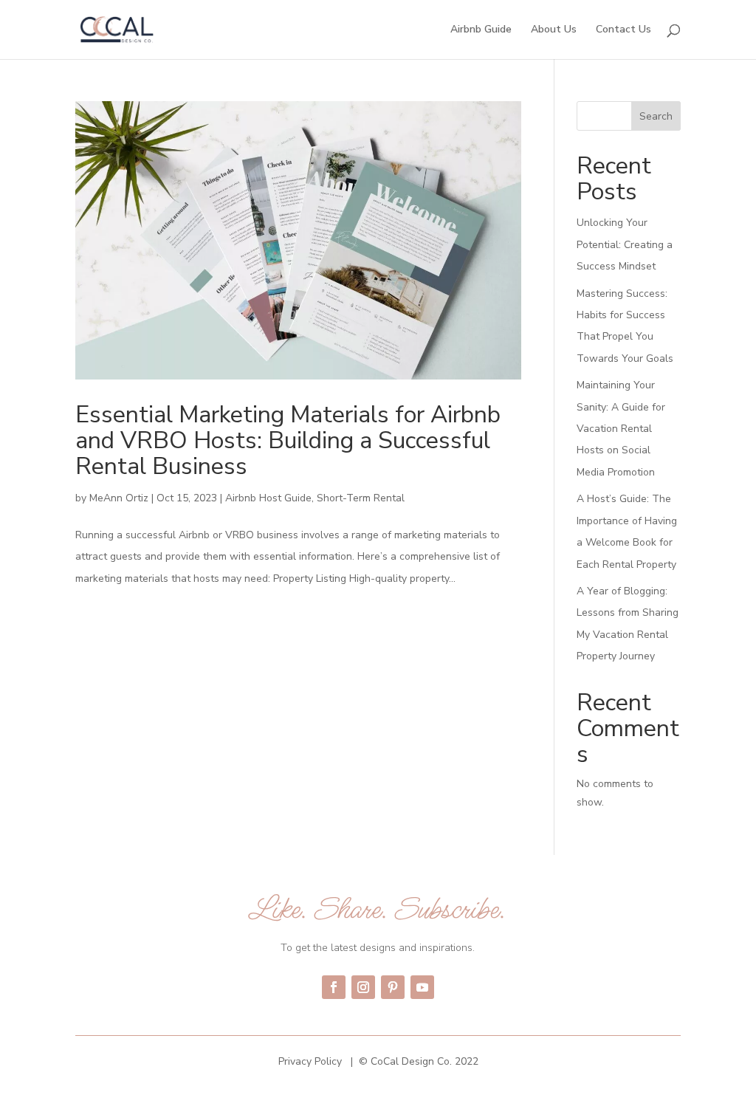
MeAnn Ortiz (118, 498)
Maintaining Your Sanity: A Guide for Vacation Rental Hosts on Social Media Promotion (621, 428)
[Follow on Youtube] (422, 987)
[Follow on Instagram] (363, 987)
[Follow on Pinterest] (393, 987)
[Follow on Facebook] (334, 987)
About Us (554, 30)
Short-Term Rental (361, 498)
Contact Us (623, 30)
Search (656, 116)
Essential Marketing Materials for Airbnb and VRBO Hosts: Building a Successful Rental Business (288, 440)
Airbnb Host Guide (268, 498)
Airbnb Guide (481, 30)
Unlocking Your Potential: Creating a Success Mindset (625, 244)
